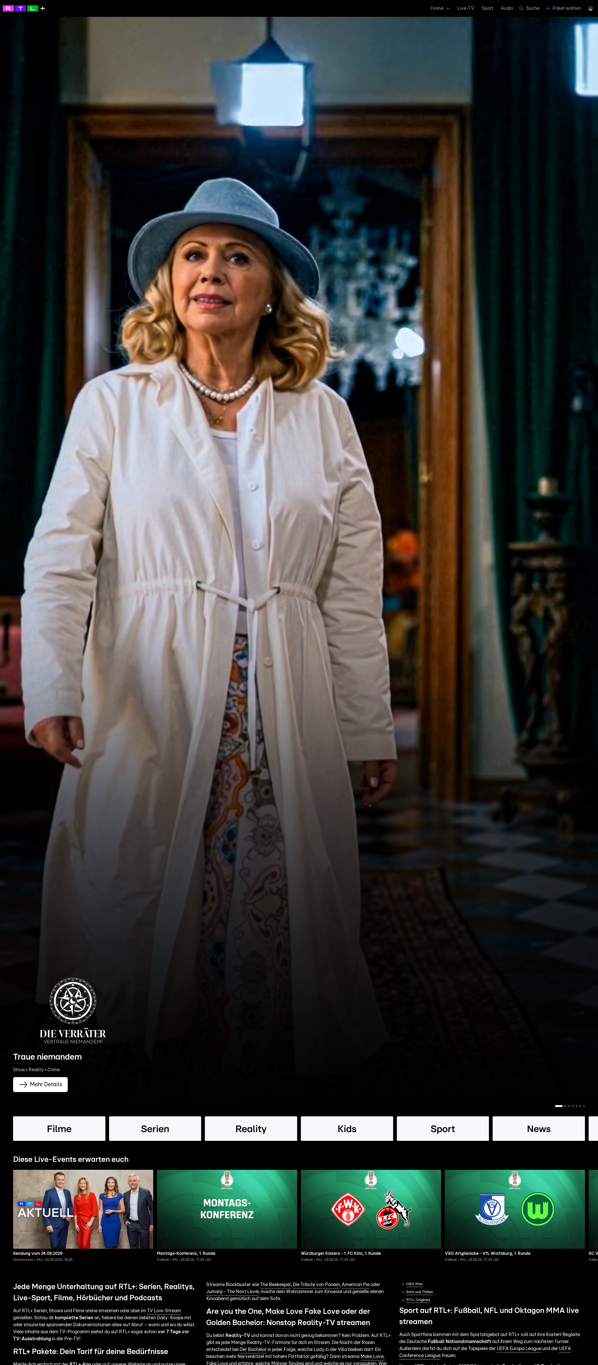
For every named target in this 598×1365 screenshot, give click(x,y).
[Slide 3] (569, 1106)
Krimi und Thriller (419, 1292)
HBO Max (414, 1284)
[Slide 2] (565, 1106)
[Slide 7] (584, 1106)
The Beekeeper (275, 1284)
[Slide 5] (576, 1106)
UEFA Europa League (519, 1348)
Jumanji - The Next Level (232, 1291)
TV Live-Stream (164, 1310)
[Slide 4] (573, 1106)
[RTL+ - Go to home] (24, 8)
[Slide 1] (558, 1106)
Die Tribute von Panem (316, 1284)
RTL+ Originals (418, 1300)
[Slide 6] (580, 1106)
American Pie (356, 1284)
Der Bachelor (253, 1349)
